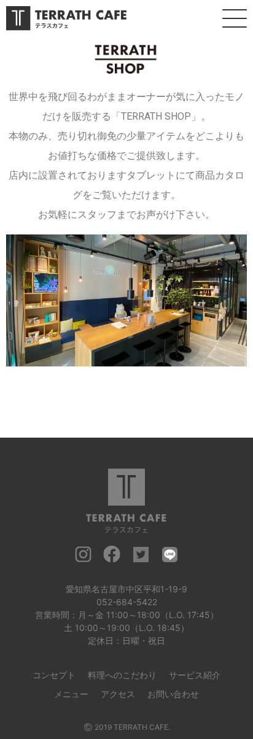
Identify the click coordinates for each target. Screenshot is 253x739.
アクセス (118, 694)
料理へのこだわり (122, 675)
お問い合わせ (173, 694)
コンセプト (54, 675)
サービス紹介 (194, 675)
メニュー (71, 694)
